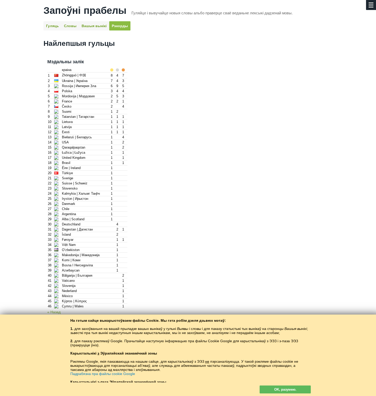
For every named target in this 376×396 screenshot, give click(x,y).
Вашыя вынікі (94, 26)
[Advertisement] (188, 131)
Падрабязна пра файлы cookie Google (102, 374)
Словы (70, 26)
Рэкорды (120, 26)
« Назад (54, 312)
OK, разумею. (285, 389)
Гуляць (52, 26)
